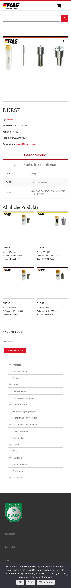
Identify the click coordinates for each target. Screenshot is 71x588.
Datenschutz (10, 547)
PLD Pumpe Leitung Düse (25, 417)
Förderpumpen (20, 404)
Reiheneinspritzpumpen (24, 397)
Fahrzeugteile (19, 391)
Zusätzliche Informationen (35, 164)
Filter (15, 451)
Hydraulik (17, 457)
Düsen (33, 144)
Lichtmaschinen (20, 371)
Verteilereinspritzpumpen (24, 411)
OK (20, 582)
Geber (16, 384)
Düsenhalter (18, 437)
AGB (7, 560)
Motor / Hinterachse (22, 464)
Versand (10, 119)
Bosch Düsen (22, 144)
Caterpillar (17, 477)
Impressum (10, 533)
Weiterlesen (46, 582)
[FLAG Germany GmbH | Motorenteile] (11, 5)
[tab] (35, 155)
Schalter (16, 378)
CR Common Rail (21, 431)
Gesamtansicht (15, 350)
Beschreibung (35, 154)
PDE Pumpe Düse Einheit (25, 424)
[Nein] (66, 575)
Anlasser (17, 364)
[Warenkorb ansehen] (58, 5)
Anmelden (9, 341)
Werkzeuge (18, 470)
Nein (30, 582)
